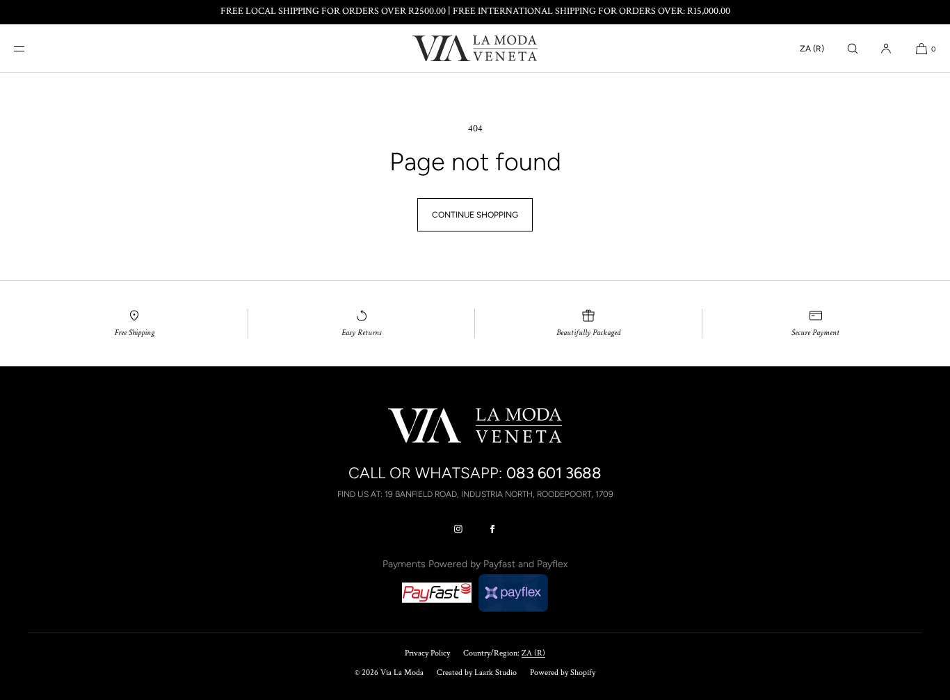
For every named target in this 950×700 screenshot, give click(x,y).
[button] (852, 48)
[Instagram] (458, 529)
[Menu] (30, 48)
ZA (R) (812, 49)
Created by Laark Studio (477, 672)
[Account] (886, 48)
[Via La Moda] (475, 49)
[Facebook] (492, 529)
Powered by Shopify (562, 672)
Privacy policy (427, 653)
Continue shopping (475, 215)
